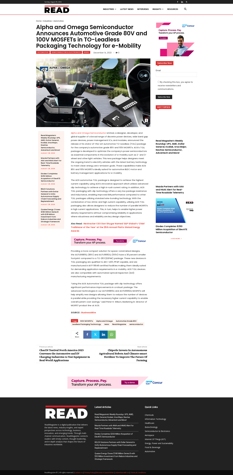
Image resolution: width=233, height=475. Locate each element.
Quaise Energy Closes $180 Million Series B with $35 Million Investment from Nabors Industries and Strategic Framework (51, 215)
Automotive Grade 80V (126, 321)
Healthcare (149, 423)
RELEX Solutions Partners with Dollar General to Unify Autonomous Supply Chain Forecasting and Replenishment (51, 195)
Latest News (126, 9)
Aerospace (149, 435)
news (106, 324)
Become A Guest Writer (105, 472)
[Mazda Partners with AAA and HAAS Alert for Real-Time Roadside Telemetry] (176, 170)
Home (39, 21)
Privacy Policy (90, 472)
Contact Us (78, 472)
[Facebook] (178, 2)
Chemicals (149, 415)
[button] (185, 9)
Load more (175, 238)
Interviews (143, 9)
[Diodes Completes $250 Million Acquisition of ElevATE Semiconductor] (176, 210)
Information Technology (155, 419)
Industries (108, 9)
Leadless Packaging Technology (86, 324)
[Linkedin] (182, 2)
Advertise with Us (122, 472)
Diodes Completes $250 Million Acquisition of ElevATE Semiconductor (50, 177)
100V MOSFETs (86, 321)
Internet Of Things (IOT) (155, 439)
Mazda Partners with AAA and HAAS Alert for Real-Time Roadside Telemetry (51, 162)
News (86, 52)
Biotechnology (151, 427)
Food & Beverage (152, 447)
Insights (157, 9)
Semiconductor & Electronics (66, 52)
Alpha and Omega (104, 321)
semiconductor (136, 324)
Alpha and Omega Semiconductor (88, 133)
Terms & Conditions (138, 472)
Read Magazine (119, 324)
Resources (172, 9)
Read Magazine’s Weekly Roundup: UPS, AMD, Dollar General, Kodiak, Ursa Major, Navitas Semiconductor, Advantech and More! (50, 142)
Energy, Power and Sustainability (159, 443)
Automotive (59, 21)
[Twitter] (186, 2)
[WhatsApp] (112, 335)
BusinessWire (88, 312)
